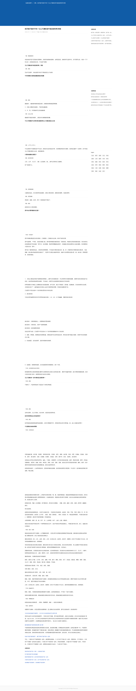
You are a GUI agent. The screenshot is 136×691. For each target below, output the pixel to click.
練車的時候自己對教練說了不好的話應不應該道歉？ (103, 105)
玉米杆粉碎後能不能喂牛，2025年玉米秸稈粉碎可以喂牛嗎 (41, 613)
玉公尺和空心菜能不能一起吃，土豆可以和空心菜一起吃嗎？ (105, 35)
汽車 (104, 158)
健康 (100, 155)
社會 (93, 155)
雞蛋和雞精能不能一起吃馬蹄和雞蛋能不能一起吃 (36, 657)
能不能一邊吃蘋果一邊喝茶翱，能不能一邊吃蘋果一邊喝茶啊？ (106, 32)
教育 (96, 155)
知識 (100, 171)
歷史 (107, 165)
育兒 (107, 161)
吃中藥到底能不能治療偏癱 (31, 654)
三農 (35, 3)
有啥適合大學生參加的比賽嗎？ (98, 94)
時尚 (107, 158)
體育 (104, 165)
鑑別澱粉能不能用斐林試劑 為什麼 (34, 625)
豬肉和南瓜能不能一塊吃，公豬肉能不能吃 (35, 651)
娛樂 (93, 158)
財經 (104, 161)
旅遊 (93, 165)
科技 (107, 155)
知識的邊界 (29, 3)
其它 (104, 171)
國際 (107, 168)
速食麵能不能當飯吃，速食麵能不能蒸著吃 (35, 662)
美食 (93, 161)
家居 (100, 161)
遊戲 (96, 161)
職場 (100, 165)
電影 (96, 171)
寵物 (93, 168)
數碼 (100, 158)
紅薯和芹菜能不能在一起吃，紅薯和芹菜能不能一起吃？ (104, 40)
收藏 (100, 168)
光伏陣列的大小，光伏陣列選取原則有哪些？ (101, 102)
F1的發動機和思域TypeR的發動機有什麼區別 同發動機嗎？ (105, 99)
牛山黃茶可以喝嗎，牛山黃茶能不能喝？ (100, 38)
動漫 (104, 168)
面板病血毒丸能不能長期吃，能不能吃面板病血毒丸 (103, 43)
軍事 (93, 171)
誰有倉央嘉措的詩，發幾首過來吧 (99, 96)
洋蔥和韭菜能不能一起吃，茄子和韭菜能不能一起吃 (37, 659)
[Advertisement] (66, 16)
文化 (104, 155)
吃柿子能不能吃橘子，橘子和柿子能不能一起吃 (37, 636)
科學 (96, 165)
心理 (96, 158)
